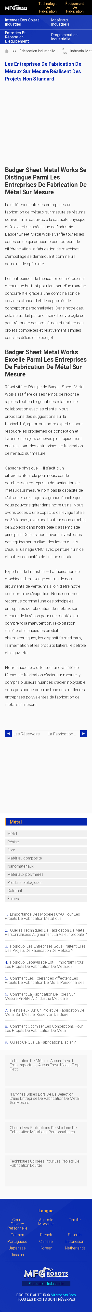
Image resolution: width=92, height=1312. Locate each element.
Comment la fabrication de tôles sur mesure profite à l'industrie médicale (40, 996)
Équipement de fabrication (75, 7)
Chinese (46, 1241)
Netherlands (75, 1248)
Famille (75, 1219)
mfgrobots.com (63, 1295)
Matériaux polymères (25, 874)
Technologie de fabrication (47, 7)
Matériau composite (24, 858)
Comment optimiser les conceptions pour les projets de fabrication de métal (44, 1028)
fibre (11, 850)
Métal (12, 833)
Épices (13, 898)
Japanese (17, 1248)
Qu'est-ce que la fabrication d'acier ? (43, 1042)
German (17, 1234)
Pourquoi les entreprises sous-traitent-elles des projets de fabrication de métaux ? (45, 948)
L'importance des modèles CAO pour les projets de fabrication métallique (42, 916)
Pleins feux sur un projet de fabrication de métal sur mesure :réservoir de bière (44, 1012)
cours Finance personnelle (17, 1224)
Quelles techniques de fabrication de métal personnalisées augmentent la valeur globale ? (46, 932)
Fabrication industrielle (37, 51)
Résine (13, 842)
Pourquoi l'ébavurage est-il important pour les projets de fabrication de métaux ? (44, 964)
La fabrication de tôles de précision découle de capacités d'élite (64, 733)
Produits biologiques (24, 882)
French (46, 1234)
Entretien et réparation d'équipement (17, 37)
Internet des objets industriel (22, 22)
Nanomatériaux (20, 866)
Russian (17, 1254)
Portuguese (17, 1241)
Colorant (14, 890)
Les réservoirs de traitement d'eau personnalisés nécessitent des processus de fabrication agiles (29, 733)
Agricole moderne (46, 1221)
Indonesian (74, 1241)
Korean (46, 1248)
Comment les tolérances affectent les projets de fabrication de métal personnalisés (44, 980)
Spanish (74, 1234)
